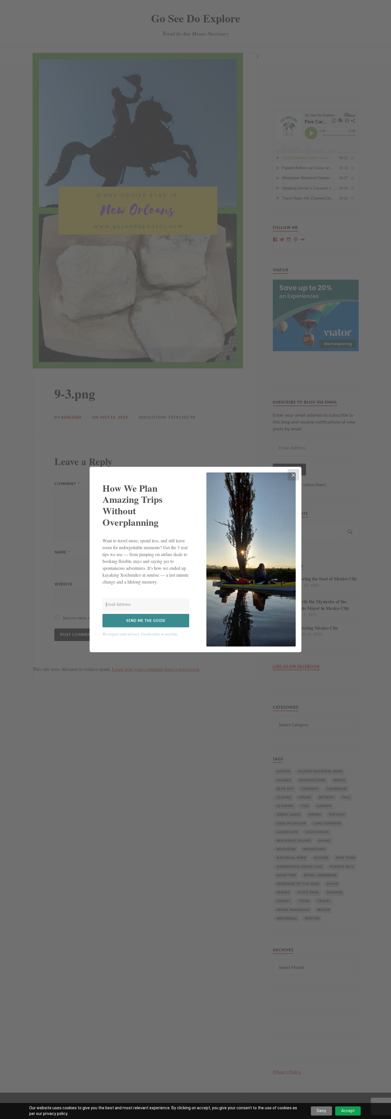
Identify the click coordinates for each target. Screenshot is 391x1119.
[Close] (293, 475)
